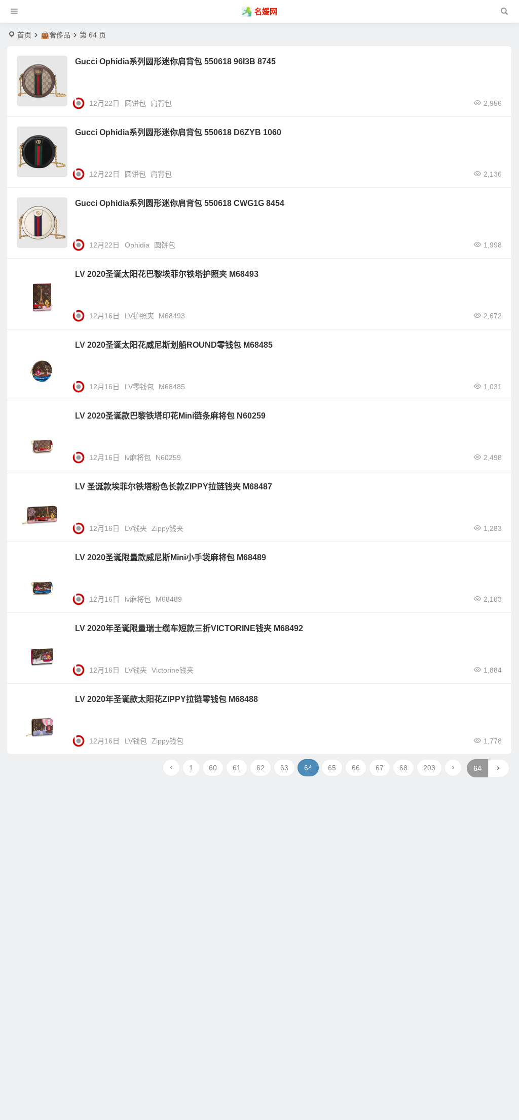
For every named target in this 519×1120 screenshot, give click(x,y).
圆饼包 (135, 103)
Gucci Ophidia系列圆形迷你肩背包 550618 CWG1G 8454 (179, 203)
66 (356, 768)
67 (380, 768)
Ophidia (137, 245)
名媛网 (265, 11)
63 (284, 768)
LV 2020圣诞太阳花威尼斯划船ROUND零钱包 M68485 (174, 345)
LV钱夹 (136, 528)
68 (403, 768)
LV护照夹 (139, 316)
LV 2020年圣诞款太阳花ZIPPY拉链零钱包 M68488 (166, 699)
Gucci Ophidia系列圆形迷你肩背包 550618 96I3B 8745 (175, 61)
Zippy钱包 (167, 741)
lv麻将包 (138, 457)
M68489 (169, 599)
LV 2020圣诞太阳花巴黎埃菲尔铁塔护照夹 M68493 (166, 274)
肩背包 (161, 103)
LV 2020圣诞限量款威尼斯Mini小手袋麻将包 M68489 (170, 557)
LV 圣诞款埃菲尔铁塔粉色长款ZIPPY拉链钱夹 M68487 (173, 486)
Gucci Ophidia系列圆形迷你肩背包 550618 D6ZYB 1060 (178, 132)
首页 (24, 35)
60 (213, 768)
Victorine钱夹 (173, 670)
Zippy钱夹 (167, 528)
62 (260, 768)
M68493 (172, 316)
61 (237, 768)
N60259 (168, 457)
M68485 (172, 387)
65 (332, 768)
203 (429, 768)
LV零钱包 (139, 387)
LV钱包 (136, 741)
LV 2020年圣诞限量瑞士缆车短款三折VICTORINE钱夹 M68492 (189, 628)
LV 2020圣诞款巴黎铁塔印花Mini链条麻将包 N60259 (170, 415)
